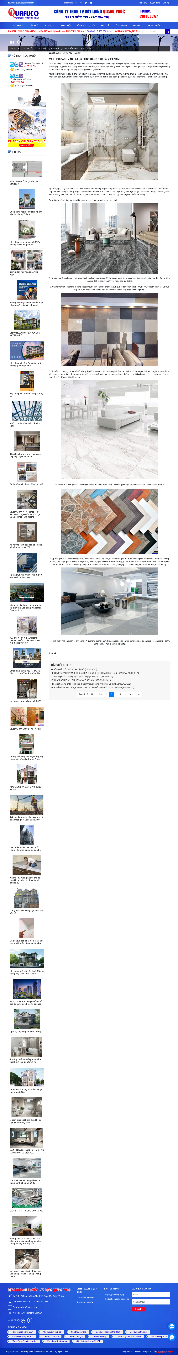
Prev (101, 694)
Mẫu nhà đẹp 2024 (159, 1336)
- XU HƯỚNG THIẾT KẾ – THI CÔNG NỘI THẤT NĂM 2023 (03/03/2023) (81, 680)
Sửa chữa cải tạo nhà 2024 (88, 1341)
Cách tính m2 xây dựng (57, 1341)
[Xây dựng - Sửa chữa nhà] (12, 64)
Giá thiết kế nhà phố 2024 (23, 1336)
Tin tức (137, 25)
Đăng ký (138, 1309)
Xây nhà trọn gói (75, 1336)
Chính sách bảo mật (85, 1298)
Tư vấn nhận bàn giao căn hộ (128, 1336)
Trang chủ (142, 3)
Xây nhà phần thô (51, 1336)
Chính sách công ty (85, 1302)
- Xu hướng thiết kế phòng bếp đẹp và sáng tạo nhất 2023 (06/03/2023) (82, 677)
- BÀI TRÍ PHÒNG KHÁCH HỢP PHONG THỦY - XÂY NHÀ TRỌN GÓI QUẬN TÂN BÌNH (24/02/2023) (92, 687)
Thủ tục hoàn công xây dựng (116, 1299)
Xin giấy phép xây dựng (114, 1295)
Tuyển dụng (155, 3)
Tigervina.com (63, 1352)
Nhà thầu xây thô (78, 1332)
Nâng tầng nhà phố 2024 (22, 1332)
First (93, 694)
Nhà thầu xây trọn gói (52, 1332)
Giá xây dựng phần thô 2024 (108, 1332)
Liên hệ (166, 3)
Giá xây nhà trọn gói (138, 1332)
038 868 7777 (165, 1352)
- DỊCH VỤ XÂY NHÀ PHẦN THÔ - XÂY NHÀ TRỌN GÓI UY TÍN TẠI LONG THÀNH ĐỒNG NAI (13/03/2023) (95, 673)
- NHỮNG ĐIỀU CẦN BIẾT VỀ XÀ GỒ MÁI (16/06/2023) (74, 669)
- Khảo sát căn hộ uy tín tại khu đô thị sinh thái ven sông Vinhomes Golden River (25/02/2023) (91, 684)
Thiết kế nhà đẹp (99, 1336)
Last (138, 694)
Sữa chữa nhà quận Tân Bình (24, 1341)
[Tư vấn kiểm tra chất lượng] (12, 76)
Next (131, 694)
